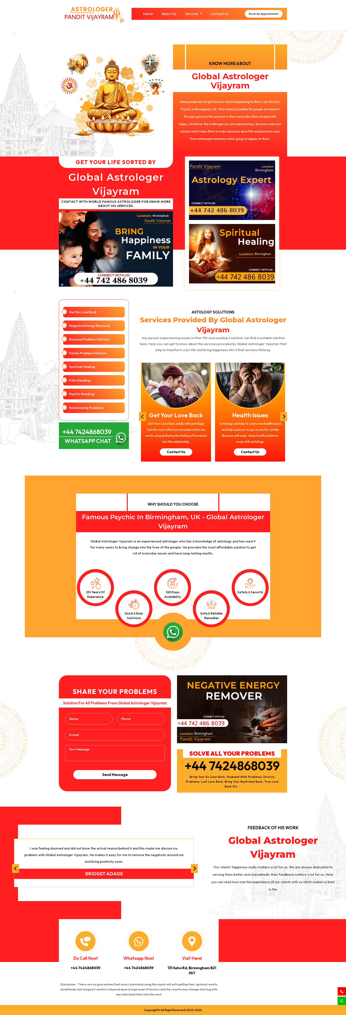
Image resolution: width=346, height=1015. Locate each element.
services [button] (192, 13)
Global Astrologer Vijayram (230, 81)
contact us (176, 452)
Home (148, 13)
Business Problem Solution (89, 339)
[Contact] (341, 992)
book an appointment (264, 14)
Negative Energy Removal (89, 325)
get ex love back (83, 312)
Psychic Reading (81, 394)
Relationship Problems (86, 408)
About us (168, 13)
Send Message (115, 774)
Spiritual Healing (82, 366)
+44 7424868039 (232, 765)
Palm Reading (79, 380)
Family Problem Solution (88, 353)
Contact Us (219, 13)
